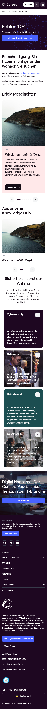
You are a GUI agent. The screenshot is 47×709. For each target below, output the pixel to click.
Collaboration (8, 585)
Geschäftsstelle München (13, 664)
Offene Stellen (9, 646)
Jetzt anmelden (10, 533)
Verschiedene (7, 590)
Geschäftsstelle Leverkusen (14, 659)
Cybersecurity (8, 568)
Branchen (6, 563)
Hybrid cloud (7, 579)
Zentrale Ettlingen (10, 654)
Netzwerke (6, 574)
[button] (35, 199)
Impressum (7, 690)
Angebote (6, 552)
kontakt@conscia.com (29, 73)
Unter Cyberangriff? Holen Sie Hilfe (18, 639)
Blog (3, 11)
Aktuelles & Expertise (11, 557)
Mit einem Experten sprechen (20, 38)
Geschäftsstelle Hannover (13, 669)
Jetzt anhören (23, 500)
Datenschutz (20, 690)
